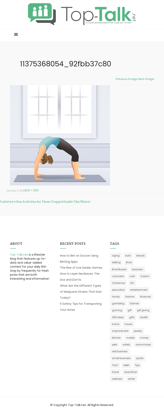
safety (126, 344)
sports (140, 358)
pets (114, 344)
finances (145, 296)
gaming (117, 310)
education (118, 290)
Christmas (118, 283)
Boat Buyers (119, 269)
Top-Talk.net (19, 255)
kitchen (116, 337)
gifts (132, 317)
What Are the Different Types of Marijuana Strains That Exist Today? (81, 292)
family (116, 296)
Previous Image (126, 79)
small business (121, 358)
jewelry (138, 331)
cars (132, 276)
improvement (120, 331)
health (144, 317)
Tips (137, 365)
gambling (118, 303)
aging (116, 255)
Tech (115, 365)
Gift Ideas (118, 317)
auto (128, 255)
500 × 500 (32, 190)
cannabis (118, 276)
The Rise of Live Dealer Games (81, 268)
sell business (120, 351)
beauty (140, 255)
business (137, 269)
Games (134, 303)
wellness (117, 379)
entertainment (138, 290)
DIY (132, 283)
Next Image (146, 79)
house (128, 324)
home (115, 324)
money (144, 337)
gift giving (143, 310)
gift (130, 310)
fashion (130, 296)
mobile (130, 337)
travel (115, 372)
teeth (126, 365)
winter (131, 379)
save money (143, 344)
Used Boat (130, 372)
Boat (129, 262)
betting (116, 262)
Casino (144, 276)
